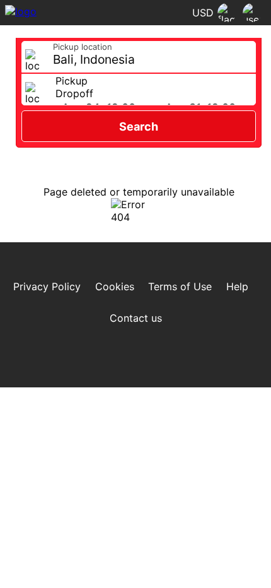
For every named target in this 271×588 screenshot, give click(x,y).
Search (138, 126)
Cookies (114, 286)
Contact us (136, 318)
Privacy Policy (47, 286)
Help (237, 286)
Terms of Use (180, 286)
